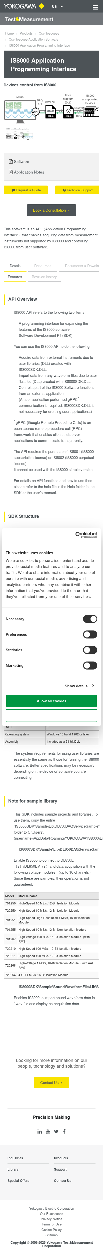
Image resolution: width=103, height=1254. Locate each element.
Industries (15, 1158)
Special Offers (18, 1180)
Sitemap (52, 1234)
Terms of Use (52, 1224)
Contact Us (50, 1082)
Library (13, 1169)
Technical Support (80, 190)
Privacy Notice (51, 1218)
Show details (76, 686)
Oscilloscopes (49, 33)
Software (21, 161)
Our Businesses (51, 1213)
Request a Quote (28, 190)
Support (60, 1169)
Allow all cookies (51, 701)
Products (26, 33)
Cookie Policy (52, 1229)
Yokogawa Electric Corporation (51, 1208)
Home (9, 33)
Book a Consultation (50, 210)
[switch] (90, 635)
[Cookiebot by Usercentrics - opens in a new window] (75, 535)
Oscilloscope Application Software (33, 39)
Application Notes (29, 172)
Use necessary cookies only (51, 715)
